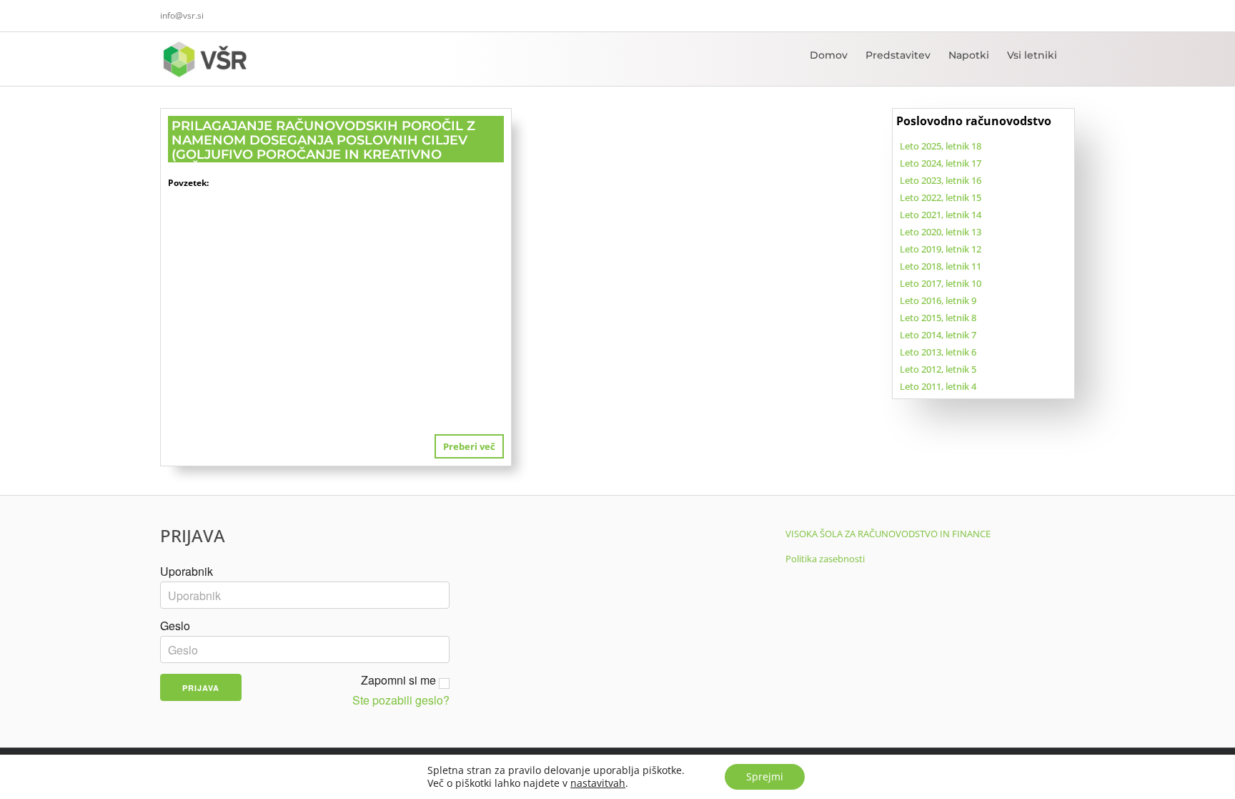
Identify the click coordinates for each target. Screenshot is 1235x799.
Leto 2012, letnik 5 (938, 369)
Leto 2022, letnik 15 (940, 197)
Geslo (175, 625)
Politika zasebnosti (825, 558)
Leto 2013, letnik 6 (938, 351)
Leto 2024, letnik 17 (940, 163)
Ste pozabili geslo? (401, 700)
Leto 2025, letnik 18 (940, 145)
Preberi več (469, 446)
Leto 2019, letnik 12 (940, 248)
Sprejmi (764, 776)
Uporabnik (186, 571)
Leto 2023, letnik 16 (940, 180)
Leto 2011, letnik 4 (938, 386)
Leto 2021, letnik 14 (940, 214)
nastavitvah (597, 783)
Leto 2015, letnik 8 (938, 317)
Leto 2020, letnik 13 (940, 231)
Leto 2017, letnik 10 (940, 283)
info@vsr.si (182, 15)
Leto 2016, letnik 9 (938, 300)
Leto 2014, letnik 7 (938, 334)
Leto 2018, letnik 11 (940, 266)
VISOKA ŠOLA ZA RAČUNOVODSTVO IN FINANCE (888, 533)
